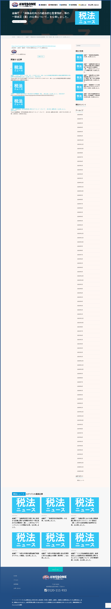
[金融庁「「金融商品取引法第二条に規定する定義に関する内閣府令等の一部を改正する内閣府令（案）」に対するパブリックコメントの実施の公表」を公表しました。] (79, 67)
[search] (99, 45)
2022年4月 (80, 301)
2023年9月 (80, 246)
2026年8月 (80, 114)
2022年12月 (80, 276)
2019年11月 (80, 416)
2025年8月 (80, 152)
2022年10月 (80, 280)
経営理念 (64, 5)
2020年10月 (80, 369)
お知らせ (83, 5)
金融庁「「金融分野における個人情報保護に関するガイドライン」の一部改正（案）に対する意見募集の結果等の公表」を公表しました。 (92, 78)
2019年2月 (80, 454)
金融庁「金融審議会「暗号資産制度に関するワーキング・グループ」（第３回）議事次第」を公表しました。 (39, 109)
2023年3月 (80, 271)
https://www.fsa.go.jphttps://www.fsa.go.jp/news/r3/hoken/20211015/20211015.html (34, 46)
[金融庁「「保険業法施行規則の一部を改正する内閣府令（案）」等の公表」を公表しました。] (18, 87)
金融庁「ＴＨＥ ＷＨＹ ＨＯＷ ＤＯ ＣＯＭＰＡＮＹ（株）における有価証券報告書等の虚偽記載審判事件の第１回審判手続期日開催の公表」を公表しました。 (41, 76)
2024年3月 (80, 220)
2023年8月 (80, 250)
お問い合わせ (94, 5)
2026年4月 (80, 127)
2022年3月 (80, 305)
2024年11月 (80, 186)
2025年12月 (80, 140)
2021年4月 (80, 344)
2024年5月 (80, 212)
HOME (15, 576)
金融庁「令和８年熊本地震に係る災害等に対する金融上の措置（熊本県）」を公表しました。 (55, 555)
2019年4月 (80, 445)
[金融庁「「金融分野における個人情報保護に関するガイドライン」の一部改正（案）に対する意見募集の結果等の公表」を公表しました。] (79, 78)
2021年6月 (80, 335)
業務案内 (43, 5)
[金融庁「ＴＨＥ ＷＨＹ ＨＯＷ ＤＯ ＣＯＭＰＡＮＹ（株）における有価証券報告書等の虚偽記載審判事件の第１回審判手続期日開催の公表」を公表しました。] (18, 68)
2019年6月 (80, 437)
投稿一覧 (40, 56)
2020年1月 (80, 407)
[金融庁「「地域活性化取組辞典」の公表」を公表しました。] (79, 58)
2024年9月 (80, 195)
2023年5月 (80, 263)
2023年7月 (80, 254)
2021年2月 (80, 352)
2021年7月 (80, 331)
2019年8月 (80, 428)
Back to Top (55, 569)
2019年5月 (80, 441)
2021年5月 (80, 339)
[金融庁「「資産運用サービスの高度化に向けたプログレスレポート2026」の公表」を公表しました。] (79, 87)
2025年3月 (80, 174)
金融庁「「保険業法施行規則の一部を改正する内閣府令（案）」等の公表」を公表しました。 (35, 93)
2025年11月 (80, 144)
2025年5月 (80, 165)
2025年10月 (80, 148)
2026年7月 (80, 119)
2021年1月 (80, 356)
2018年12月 (80, 462)
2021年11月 (80, 318)
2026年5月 (80, 123)
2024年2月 (80, 225)
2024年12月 (80, 182)
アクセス (16, 580)
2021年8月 (80, 327)
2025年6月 (80, 161)
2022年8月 (80, 288)
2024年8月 (80, 199)
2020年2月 (80, 403)
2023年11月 (80, 237)
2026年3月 (80, 131)
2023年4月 (80, 267)
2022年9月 (80, 284)
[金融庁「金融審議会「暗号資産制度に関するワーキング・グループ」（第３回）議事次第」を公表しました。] (18, 102)
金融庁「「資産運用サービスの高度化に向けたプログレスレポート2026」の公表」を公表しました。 (92, 86)
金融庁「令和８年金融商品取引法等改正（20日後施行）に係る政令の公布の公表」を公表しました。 (92, 95)
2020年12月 (80, 360)
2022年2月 (80, 310)
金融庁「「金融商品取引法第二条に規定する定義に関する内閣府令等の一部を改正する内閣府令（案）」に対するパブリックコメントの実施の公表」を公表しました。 (25, 522)
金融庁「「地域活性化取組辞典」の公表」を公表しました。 (54, 519)
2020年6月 (80, 386)
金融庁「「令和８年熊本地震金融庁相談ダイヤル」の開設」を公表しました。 (25, 554)
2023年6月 (80, 259)
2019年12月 (80, 411)
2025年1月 (80, 178)
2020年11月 (80, 365)
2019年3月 (80, 450)
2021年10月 (80, 322)
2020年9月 (80, 373)
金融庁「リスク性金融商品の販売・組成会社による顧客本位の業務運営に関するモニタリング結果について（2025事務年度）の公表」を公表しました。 (84, 556)
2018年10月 (80, 471)
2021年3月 (80, 348)
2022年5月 (80, 297)
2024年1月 (80, 229)
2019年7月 (80, 433)
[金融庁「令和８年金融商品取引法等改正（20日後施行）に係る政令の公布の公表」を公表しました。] (79, 96)
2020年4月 (80, 394)
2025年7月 (80, 157)
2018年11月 (80, 467)
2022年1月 (80, 314)
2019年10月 (80, 420)
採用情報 (74, 5)
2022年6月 (80, 293)
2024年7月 (80, 203)
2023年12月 (80, 233)
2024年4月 (80, 216)
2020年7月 (80, 382)
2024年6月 (80, 208)
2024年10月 (80, 191)
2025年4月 (80, 169)
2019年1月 (80, 458)
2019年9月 (80, 424)
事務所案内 (54, 5)
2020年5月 (80, 390)
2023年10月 (80, 242)
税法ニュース (22, 21)
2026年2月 (80, 135)
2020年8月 (80, 377)
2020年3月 (80, 399)
